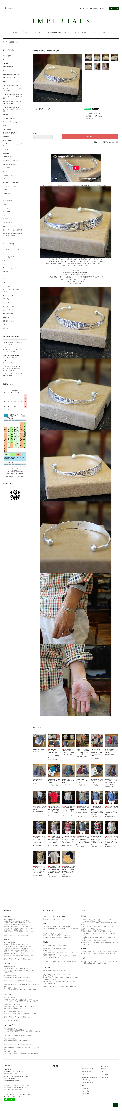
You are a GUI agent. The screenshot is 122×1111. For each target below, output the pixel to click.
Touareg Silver (12, 41)
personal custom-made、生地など (57, 32)
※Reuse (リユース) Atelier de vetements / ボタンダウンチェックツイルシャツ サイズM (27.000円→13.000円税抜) (97, 840)
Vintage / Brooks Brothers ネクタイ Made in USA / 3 (82, 781)
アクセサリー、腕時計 (14, 42)
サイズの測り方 (86, 1091)
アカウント (85, 8)
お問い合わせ (105, 32)
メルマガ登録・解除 (80, 32)
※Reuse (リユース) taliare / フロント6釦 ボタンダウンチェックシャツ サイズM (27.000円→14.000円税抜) (54, 839)
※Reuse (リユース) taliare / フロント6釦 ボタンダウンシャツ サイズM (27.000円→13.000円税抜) (68, 809)
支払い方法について (87, 1069)
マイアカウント (105, 1066)
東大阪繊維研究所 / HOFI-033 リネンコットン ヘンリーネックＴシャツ (68, 751)
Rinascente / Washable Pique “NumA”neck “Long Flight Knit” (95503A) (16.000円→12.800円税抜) (53, 753)
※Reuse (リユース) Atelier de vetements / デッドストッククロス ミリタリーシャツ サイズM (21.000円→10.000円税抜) (82, 810)
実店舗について (86, 1088)
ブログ (94, 32)
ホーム (15, 32)
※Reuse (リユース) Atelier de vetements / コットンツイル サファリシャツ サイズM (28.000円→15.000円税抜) (39, 869)
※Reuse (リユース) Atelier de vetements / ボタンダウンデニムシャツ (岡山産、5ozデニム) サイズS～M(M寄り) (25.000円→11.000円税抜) (97, 810)
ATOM (87, 1093)
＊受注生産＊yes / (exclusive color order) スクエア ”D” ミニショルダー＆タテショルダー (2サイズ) (97, 752)
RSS (83, 1093)
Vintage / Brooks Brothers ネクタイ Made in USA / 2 (68, 781)
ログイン (104, 8)
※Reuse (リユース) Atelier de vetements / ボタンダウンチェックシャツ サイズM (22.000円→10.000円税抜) (68, 839)
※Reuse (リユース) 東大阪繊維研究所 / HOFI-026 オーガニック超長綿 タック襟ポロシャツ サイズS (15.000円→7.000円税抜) (68, 870)
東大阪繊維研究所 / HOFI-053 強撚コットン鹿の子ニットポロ (54, 781)
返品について (97, 142)
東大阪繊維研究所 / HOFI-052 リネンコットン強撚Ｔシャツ (97, 781)
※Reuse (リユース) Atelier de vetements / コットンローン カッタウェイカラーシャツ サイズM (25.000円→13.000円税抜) (111, 810)
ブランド (24, 32)
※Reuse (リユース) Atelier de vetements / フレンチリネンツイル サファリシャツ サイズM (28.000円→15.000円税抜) (111, 840)
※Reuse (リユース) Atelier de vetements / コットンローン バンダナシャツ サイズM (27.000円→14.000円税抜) (39, 839)
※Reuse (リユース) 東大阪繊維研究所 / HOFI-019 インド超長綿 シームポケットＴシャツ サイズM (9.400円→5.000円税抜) (54, 870)
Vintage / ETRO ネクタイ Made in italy (39, 780)
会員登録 (95, 8)
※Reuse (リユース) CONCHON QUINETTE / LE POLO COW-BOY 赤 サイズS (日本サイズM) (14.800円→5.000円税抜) (54, 809)
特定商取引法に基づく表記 (110, 142)
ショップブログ (86, 1085)
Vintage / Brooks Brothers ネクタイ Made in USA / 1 (111, 751)
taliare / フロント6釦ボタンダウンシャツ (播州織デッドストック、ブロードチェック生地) (82, 752)
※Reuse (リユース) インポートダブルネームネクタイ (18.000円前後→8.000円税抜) (111, 782)
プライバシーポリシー (88, 1080)
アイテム (115, 8)
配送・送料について (87, 1071)
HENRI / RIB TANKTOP (39, 749)
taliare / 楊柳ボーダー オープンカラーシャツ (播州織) (39, 808)
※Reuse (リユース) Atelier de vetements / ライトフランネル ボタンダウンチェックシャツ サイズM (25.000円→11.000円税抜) (82, 840)
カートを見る (104, 1074)
